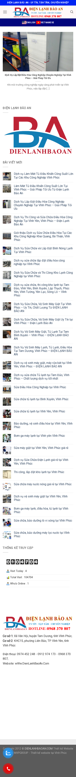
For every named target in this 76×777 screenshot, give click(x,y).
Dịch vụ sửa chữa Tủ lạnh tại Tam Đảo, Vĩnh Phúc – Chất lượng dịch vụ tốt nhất (41, 376)
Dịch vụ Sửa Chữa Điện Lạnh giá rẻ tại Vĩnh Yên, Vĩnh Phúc (41, 461)
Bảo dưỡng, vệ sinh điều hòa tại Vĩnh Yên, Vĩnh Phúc (43, 425)
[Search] (71, 11)
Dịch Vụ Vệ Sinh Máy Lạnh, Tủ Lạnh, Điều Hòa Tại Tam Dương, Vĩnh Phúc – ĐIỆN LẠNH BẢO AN (43, 351)
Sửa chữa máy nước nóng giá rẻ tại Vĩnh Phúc (43, 484)
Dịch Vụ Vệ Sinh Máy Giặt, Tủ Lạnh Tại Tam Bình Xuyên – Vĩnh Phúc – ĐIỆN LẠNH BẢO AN (41, 335)
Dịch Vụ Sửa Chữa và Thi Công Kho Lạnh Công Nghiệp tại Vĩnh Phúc (43, 274)
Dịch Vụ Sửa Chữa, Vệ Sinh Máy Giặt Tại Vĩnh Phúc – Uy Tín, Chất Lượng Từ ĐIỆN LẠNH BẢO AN (42, 307)
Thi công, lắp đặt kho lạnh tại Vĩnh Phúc (39, 472)
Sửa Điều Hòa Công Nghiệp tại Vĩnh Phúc (40, 387)
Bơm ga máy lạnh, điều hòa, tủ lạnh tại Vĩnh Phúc (41, 510)
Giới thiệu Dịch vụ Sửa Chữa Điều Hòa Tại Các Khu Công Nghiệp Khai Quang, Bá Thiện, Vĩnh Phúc (43, 236)
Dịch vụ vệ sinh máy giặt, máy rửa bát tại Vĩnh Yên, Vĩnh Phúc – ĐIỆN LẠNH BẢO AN (43, 364)
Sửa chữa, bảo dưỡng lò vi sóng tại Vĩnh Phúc (43, 520)
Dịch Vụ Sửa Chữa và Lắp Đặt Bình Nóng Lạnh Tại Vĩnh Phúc (43, 250)
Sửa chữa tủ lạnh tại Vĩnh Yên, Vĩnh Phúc (39, 411)
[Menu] (5, 11)
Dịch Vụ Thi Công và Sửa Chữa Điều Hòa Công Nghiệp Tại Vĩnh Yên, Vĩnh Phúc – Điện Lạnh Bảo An (43, 220)
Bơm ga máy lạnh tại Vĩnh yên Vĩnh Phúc (39, 435)
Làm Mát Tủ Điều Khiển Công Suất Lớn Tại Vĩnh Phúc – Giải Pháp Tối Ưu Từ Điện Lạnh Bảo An (41, 189)
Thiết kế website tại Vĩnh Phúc (49, 752)
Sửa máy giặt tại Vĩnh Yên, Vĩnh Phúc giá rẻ (41, 448)
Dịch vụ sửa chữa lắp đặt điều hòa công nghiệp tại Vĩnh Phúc (39, 262)
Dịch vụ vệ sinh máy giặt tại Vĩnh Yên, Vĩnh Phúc (41, 498)
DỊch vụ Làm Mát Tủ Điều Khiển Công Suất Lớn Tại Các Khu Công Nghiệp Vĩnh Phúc (43, 175)
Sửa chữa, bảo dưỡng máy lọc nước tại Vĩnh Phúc (42, 534)
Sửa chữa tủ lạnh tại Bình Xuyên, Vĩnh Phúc (41, 399)
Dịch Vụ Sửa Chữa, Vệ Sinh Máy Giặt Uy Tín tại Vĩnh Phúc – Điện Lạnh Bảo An (43, 321)
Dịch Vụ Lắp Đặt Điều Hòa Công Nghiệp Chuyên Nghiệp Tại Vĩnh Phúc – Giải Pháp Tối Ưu (43, 205)
